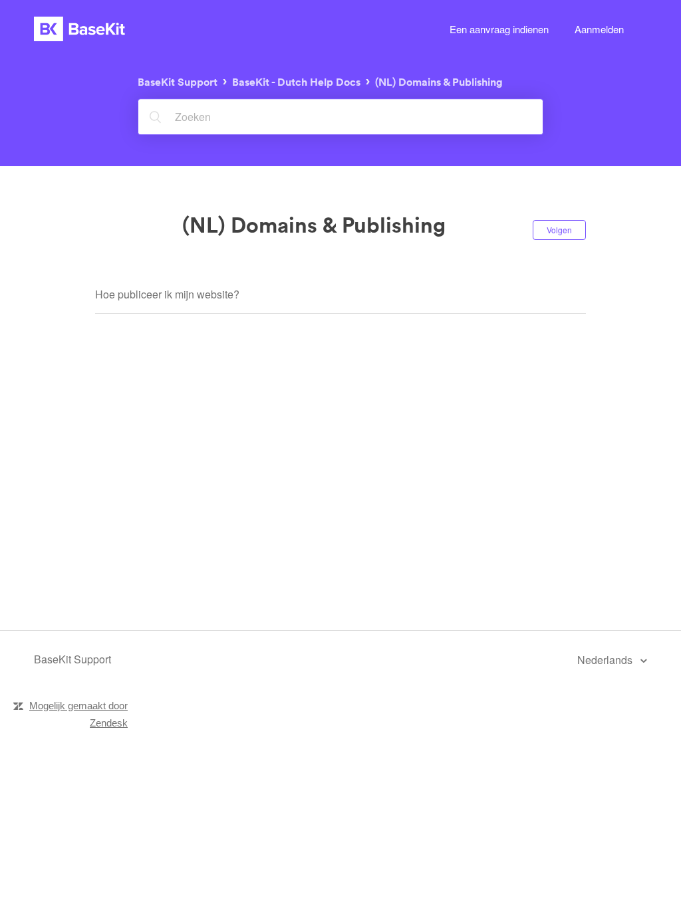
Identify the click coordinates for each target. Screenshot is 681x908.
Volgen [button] (559, 229)
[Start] (79, 29)
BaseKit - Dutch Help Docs (296, 82)
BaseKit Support (177, 82)
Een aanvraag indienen (499, 29)
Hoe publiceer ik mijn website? (167, 294)
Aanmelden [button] (599, 29)
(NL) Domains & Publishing (439, 82)
